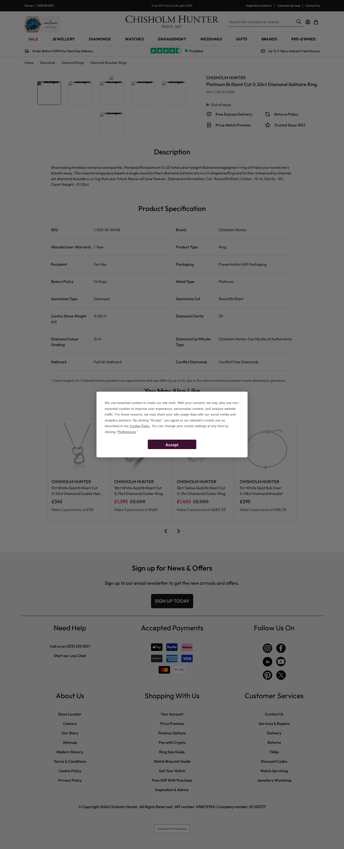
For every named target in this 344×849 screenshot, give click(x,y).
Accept (171, 445)
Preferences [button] (127, 432)
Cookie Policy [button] (140, 426)
